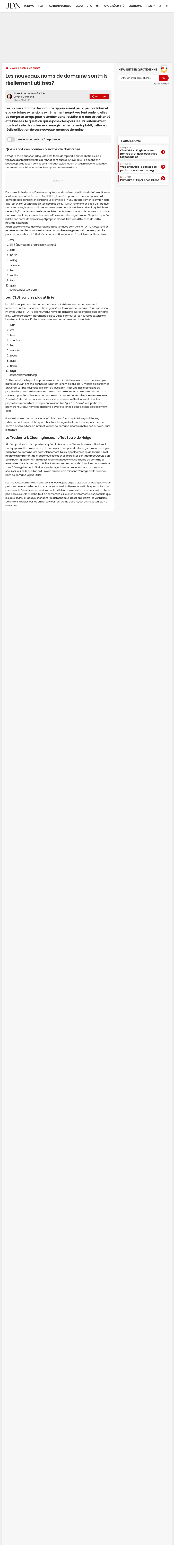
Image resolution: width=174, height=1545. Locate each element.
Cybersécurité (114, 6)
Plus (149, 6)
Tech (41, 6)
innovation (53, 403)
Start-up (93, 6)
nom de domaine (58, 426)
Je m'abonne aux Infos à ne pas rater (38, 139)
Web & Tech (19, 68)
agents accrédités (67, 455)
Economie (135, 6)
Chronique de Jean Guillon (29, 93)
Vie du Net (34, 68)
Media (79, 6)
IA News (29, 6)
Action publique (60, 6)
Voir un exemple (161, 84)
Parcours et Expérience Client (139, 178)
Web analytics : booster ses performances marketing (138, 167)
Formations (131, 140)
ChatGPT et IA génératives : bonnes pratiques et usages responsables (138, 152)
